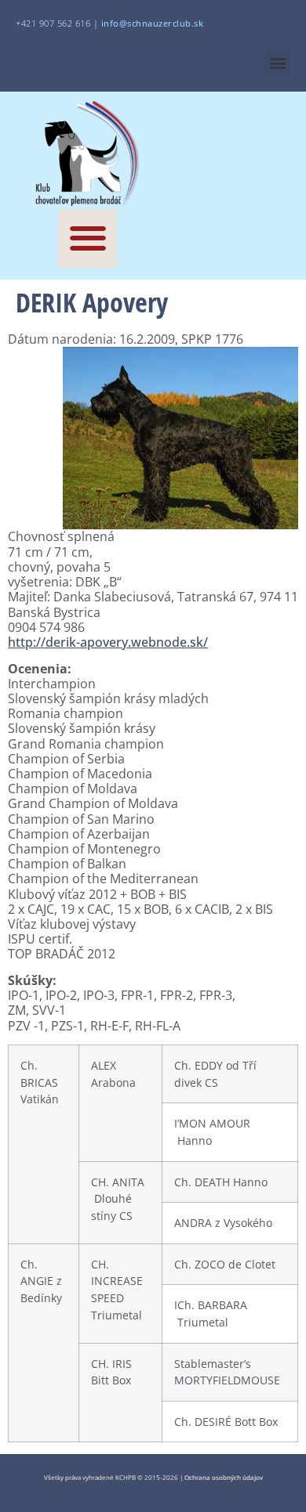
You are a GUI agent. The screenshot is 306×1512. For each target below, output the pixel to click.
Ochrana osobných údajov (223, 1477)
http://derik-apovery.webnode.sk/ (108, 642)
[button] (277, 63)
